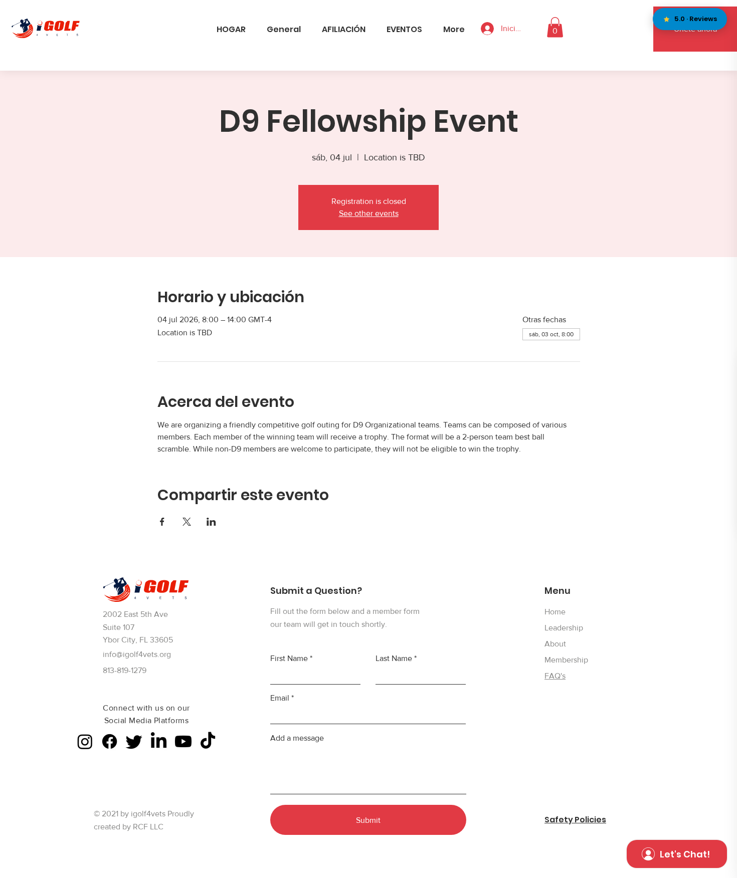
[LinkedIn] (158, 741)
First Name (289, 658)
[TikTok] (208, 741)
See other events (369, 213)
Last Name (394, 658)
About (555, 643)
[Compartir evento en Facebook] (162, 522)
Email (279, 698)
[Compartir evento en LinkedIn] (211, 522)
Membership (566, 659)
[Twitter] (134, 741)
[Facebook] (109, 741)
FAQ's (555, 676)
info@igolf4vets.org (137, 654)
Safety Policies (575, 819)
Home (555, 611)
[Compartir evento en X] (187, 522)
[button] (555, 27)
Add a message (297, 738)
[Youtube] (183, 741)
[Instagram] (85, 741)
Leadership (563, 627)
